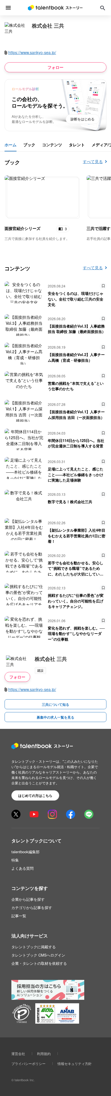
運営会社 (18, 1053)
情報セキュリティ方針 (74, 1063)
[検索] (102, 7)
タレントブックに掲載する (33, 946)
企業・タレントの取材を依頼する (39, 963)
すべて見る (93, 161)
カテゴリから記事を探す (31, 907)
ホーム (11, 144)
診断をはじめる (82, 119)
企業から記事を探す (28, 899)
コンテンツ (52, 144)
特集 (15, 860)
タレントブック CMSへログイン (38, 955)
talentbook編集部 (25, 851)
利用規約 (44, 1053)
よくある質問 (22, 868)
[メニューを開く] (8, 8)
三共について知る (55, 704)
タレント (77, 144)
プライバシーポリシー (28, 1063)
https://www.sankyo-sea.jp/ (32, 52)
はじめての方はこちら (35, 795)
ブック (29, 144)
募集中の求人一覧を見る (55, 717)
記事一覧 (18, 915)
